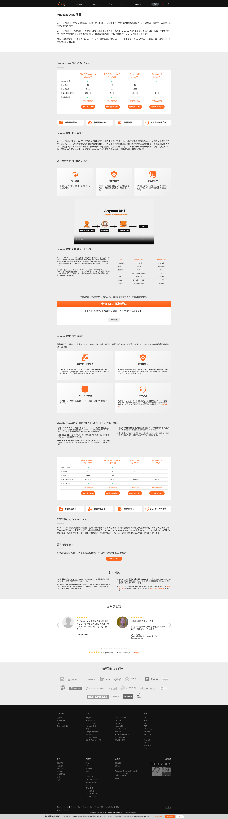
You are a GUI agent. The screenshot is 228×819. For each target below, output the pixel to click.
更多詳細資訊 (88, 101)
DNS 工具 (89, 788)
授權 (117, 807)
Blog (87, 763)
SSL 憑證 (89, 734)
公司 (122, 4)
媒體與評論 (61, 774)
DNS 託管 (79, 4)
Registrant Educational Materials (126, 771)
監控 (108, 4)
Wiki (87, 766)
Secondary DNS (120, 718)
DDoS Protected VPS (93, 740)
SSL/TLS (147, 737)
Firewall (147, 740)
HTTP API (89, 777)
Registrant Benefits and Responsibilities (123, 775)
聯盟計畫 (118, 763)
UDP (145, 723)
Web (145, 720)
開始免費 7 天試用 (88, 107)
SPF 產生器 (90, 791)
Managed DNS (91, 726)
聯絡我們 (114, 320)
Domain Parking (91, 737)
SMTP (146, 743)
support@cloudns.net (157, 588)
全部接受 (170, 817)
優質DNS (60, 718)
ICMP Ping (148, 729)
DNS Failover (90, 723)
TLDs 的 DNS (120, 737)
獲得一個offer (114, 559)
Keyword (147, 732)
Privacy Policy (76, 807)
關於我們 (60, 763)
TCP (145, 726)
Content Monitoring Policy (104, 807)
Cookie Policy (88, 807)
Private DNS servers (122, 734)
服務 (94, 4)
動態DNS (89, 718)
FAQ (87, 774)
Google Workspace (92, 732)
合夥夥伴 (137, 4)
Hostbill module (91, 782)
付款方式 (89, 785)
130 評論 (135, 652)
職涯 (58, 780)
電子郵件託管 (120, 740)
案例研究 (89, 769)
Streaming (147, 745)
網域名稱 (118, 732)
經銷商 (117, 766)
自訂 (179, 817)
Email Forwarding (121, 729)
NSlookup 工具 (91, 796)
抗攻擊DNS (61, 720)
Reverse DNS (90, 720)
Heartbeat (147, 734)
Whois (117, 778)
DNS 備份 (118, 723)
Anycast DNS (120, 726)
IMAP (146, 748)
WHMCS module (92, 780)
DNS (145, 718)
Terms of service (62, 807)
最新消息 (60, 766)
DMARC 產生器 (91, 794)
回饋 (58, 777)
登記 (155, 4)
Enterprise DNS (62, 726)
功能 (87, 771)
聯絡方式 (60, 769)
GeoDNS (60, 723)
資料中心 (60, 771)
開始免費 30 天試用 (112, 107)
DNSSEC (118, 720)
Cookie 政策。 (158, 816)
